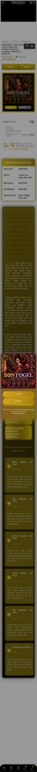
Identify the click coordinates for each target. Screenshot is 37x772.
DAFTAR (18, 401)
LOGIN (18, 394)
